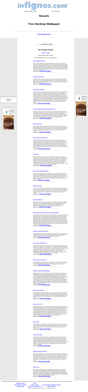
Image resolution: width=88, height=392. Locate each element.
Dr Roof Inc (36, 154)
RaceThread (36, 321)
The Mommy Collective (39, 89)
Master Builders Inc (38, 199)
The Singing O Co (37, 304)
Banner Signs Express (38, 290)
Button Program (51, 386)
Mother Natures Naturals (39, 61)
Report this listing (45, 71)
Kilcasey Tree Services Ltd (40, 259)
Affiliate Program (20, 383)
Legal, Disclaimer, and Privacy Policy (51, 384)
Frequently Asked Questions (35, 386)
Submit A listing (35, 384)
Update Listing (20, 386)
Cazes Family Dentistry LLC (40, 243)
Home (34, 383)
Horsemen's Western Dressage (40, 231)
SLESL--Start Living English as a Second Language (46, 212)
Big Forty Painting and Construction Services (44, 109)
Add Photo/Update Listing (44, 34)
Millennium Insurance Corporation (41, 270)
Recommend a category (20, 384)
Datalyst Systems (37, 123)
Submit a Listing (46, 52)
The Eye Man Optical (38, 76)
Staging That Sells (37, 334)
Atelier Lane (36, 367)
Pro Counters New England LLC (41, 171)
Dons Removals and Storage (40, 137)
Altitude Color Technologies (40, 351)
